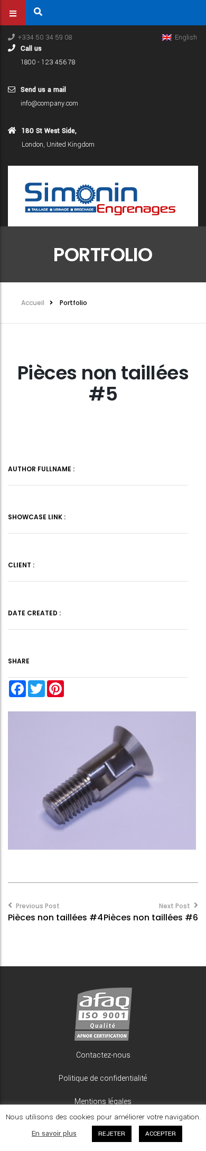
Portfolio (73, 302)
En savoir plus (54, 1133)
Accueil (32, 302)
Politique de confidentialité (103, 1078)
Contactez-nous (103, 1055)
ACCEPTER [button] (160, 1133)
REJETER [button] (111, 1133)
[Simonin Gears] (103, 195)
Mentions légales (103, 1101)
